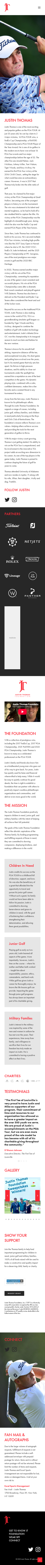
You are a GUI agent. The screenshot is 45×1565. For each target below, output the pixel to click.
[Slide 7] (22, 1219)
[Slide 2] (21, 1161)
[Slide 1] (19, 1161)
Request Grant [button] (14, 1293)
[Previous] (7, 1201)
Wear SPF (14, 1537)
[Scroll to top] (40, 1559)
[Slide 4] (26, 1161)
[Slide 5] (17, 1219)
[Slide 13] (39, 1219)
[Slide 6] (19, 1219)
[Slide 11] (33, 1219)
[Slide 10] (30, 1219)
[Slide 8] (25, 1219)
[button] (39, 7)
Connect (14, 1540)
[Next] (37, 1201)
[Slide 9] (28, 1219)
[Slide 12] (36, 1219)
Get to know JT (18, 1530)
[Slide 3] (23, 1161)
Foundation (16, 1534)
